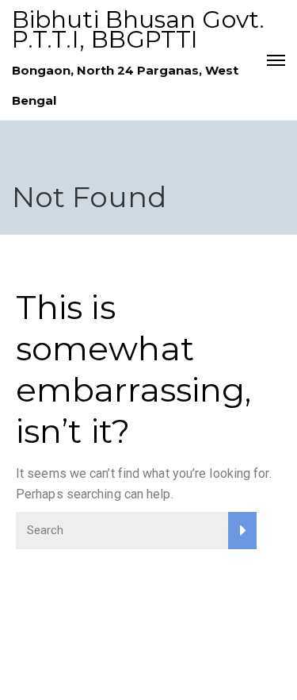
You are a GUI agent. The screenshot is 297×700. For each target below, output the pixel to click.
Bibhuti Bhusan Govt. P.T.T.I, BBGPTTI (138, 29)
